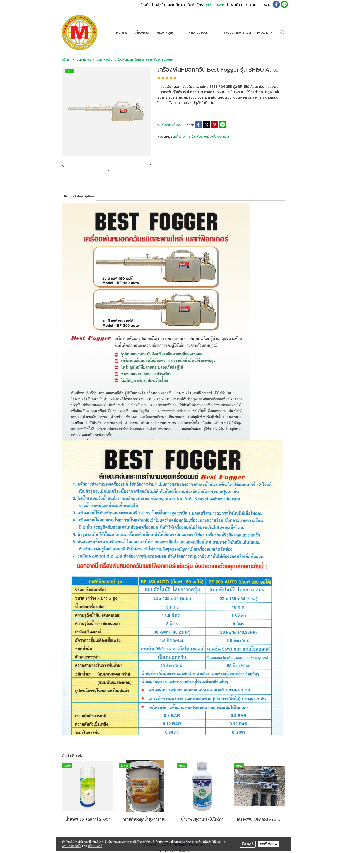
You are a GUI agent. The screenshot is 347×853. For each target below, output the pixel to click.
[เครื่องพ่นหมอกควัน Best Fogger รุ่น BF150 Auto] (106, 112)
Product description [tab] (79, 196)
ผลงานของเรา (199, 32)
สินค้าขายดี (180, 137)
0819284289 (215, 4)
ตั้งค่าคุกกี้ (247, 844)
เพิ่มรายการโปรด (170, 125)
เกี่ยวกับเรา (143, 32)
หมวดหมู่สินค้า (168, 32)
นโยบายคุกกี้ (95, 846)
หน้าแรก (122, 32)
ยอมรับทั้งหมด (268, 844)
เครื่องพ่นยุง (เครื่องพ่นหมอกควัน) (209, 137)
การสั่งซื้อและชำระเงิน (235, 32)
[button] (282, 32)
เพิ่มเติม (263, 32)
